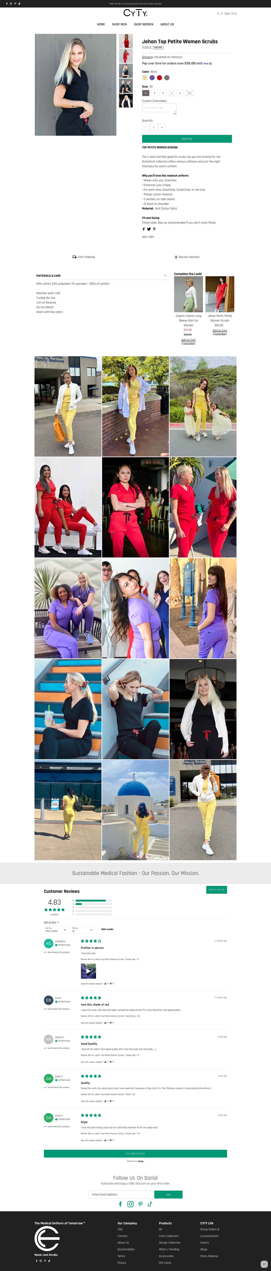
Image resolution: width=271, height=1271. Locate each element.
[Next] (111, 84)
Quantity (147, 121)
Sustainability (126, 1249)
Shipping (147, 57)
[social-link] (120, 1205)
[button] (92, 900)
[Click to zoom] (111, 38)
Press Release (209, 1256)
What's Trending (169, 1249)
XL (180, 93)
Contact (123, 1236)
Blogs (203, 1249)
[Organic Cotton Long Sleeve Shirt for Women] (188, 294)
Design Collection (170, 1243)
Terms (121, 1256)
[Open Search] (218, 13)
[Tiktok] (19, 4)
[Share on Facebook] (144, 230)
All (160, 1229)
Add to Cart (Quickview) (188, 341)
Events (204, 1243)
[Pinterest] (15, 4)
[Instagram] (11, 4)
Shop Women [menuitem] (143, 24)
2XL (189, 93)
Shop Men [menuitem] (119, 24)
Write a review (217, 889)
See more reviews (135, 1153)
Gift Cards (165, 1263)
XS (146, 93)
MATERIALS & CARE (48, 276)
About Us (123, 1243)
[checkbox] (109, 929)
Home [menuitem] (101, 24)
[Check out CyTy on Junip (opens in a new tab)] (140, 1161)
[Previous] (39, 84)
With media (107, 929)
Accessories (166, 1256)
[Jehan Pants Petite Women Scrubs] (219, 294)
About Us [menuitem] (167, 24)
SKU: (145, 237)
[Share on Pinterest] (154, 230)
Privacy (122, 1263)
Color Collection (168, 1236)
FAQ (120, 1229)
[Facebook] (6, 4)
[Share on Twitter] (149, 230)
